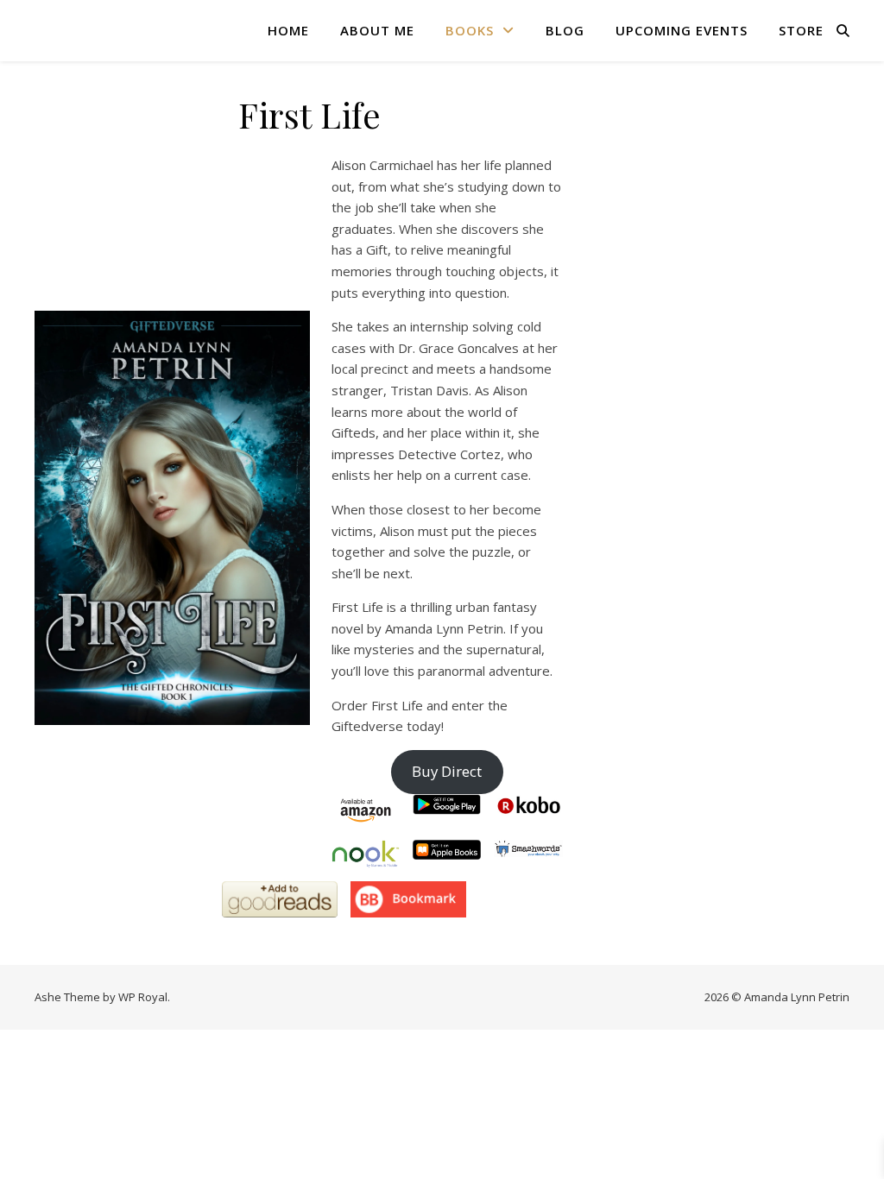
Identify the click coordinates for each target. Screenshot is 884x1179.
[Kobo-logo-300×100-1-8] (528, 805)
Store (801, 30)
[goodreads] (280, 899)
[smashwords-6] (528, 848)
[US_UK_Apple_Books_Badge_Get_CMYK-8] (447, 850)
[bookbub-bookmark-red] (408, 899)
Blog (565, 30)
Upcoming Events (682, 30)
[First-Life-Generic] (172, 517)
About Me (377, 30)
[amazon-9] (366, 810)
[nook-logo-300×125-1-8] (366, 854)
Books (469, 30)
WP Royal (142, 997)
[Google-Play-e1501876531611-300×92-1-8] (447, 804)
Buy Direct (447, 771)
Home (288, 30)
